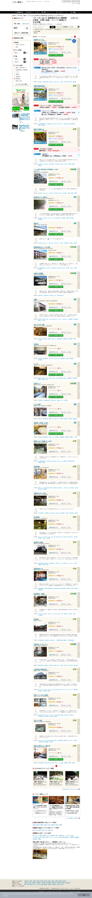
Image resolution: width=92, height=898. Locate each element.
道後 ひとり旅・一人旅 (47, 319)
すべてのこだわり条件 (21, 84)
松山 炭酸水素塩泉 (41, 123)
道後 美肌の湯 (45, 418)
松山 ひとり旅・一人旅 (48, 536)
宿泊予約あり (58, 29)
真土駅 (47, 564)
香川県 (56, 824)
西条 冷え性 (56, 665)
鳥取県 (37, 824)
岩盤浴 (17, 74)
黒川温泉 (58, 882)
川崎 (28, 884)
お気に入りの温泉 (66, 1)
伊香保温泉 (48, 882)
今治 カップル (50, 217)
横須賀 (31, 884)
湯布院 (62, 882)
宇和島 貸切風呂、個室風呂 (61, 640)
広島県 (34, 824)
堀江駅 (62, 242)
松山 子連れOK (52, 163)
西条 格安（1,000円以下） (58, 487)
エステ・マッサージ (53, 837)
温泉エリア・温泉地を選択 (21, 32)
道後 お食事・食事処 (47, 338)
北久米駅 (65, 81)
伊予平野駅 (44, 690)
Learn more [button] (5, 895)
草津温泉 (26, 882)
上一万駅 (43, 320)
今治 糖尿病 (46, 512)
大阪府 (49, 881)
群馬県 (41, 881)
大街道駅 (61, 418)
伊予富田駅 (63, 217)
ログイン (74, 3)
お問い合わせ (77, 888)
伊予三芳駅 (72, 487)
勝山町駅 (65, 418)
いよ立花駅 (48, 538)
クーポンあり (49, 29)
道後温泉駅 (70, 319)
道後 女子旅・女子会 (63, 378)
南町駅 (39, 320)
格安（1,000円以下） (60, 835)
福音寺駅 (74, 81)
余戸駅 (65, 163)
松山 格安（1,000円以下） (68, 536)
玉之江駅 (40, 489)
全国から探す (25, 23)
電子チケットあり (39, 29)
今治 (46, 830)
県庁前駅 (70, 418)
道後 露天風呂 (59, 338)
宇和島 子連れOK (60, 295)
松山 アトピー (45, 242)
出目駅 (43, 564)
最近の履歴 (76, 1)
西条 (43, 830)
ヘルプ (71, 888)
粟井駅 (75, 193)
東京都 (45, 881)
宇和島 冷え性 (46, 295)
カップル (68, 835)
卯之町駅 (65, 400)
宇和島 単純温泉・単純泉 (43, 563)
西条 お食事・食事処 (48, 487)
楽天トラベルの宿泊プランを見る (55, 55)
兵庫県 (38, 881)
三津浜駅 (51, 716)
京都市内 (54, 884)
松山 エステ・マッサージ (49, 714)
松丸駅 (75, 563)
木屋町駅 (75, 242)
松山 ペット (57, 762)
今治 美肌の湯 (45, 358)
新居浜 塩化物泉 (56, 588)
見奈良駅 (65, 123)
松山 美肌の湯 (45, 81)
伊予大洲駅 (75, 689)
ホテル (48, 835)
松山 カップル (57, 81)
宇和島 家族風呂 (71, 640)
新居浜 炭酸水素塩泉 (48, 588)
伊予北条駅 (64, 193)
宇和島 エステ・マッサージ (68, 563)
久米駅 (62, 81)
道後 (34, 830)
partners (29, 893)
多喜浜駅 (76, 588)
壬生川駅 (76, 487)
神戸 (63, 884)
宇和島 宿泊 (40, 295)
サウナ (36, 835)
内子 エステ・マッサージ (68, 689)
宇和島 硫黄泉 (40, 640)
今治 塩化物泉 (40, 512)
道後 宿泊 (40, 319)
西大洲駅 (40, 690)
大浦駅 (68, 193)
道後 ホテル (65, 319)
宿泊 (34, 835)
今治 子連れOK (57, 217)
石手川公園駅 (45, 741)
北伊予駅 (67, 267)
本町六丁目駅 (45, 716)
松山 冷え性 (51, 81)
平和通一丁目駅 (45, 379)
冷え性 (72, 835)
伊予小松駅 (75, 665)
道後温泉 (54, 882)
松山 (36, 830)
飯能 (42, 884)
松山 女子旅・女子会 (59, 163)
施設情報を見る (54, 52)
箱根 (30, 882)
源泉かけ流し (19, 81)
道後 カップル (45, 378)
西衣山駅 (40, 165)
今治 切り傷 (52, 512)
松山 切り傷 (40, 163)
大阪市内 (49, 884)
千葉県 (34, 881)
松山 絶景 (51, 193)
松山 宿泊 (40, 81)
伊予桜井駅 (72, 217)
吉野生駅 (40, 564)
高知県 (60, 824)
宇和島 (48, 830)
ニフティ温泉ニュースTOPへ (72, 818)
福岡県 (64, 881)
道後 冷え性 (51, 418)
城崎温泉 (39, 882)
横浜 (25, 884)
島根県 (41, 824)
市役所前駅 (75, 418)
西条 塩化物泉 (40, 665)
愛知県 (60, 881)
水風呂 (39, 838)
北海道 (52, 881)
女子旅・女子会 (45, 837)
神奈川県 (26, 881)
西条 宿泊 (46, 665)
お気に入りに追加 (67, 52)
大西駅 (67, 217)
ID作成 (78, 3)
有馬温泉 (34, 882)
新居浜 (39, 830)
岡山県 (45, 824)
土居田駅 (69, 163)
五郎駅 (49, 690)
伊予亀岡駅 (40, 219)
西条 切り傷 (51, 665)
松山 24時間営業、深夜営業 (62, 740)
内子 (52, 830)
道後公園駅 (75, 319)
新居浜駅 (68, 588)
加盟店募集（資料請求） (44, 888)
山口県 (49, 824)
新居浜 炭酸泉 (40, 588)
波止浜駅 (76, 512)
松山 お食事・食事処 (59, 714)
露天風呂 (53, 835)
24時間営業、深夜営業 (21, 69)
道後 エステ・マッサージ (57, 319)
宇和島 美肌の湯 (46, 400)
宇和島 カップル (53, 295)
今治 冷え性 (45, 217)
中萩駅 (72, 588)
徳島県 (52, 824)
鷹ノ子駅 (70, 81)
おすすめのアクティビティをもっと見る (70, 789)
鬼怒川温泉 (67, 882)
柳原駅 (72, 193)
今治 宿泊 (40, 217)
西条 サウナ (66, 487)
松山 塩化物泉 (48, 123)
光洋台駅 (71, 242)
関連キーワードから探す (18, 886)
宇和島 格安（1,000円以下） (49, 640)
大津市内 (59, 884)
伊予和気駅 (66, 242)
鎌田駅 (73, 163)
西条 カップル (40, 487)
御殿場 (45, 884)
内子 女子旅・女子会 (58, 689)
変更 (27, 28)
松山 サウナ (70, 740)
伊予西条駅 (40, 589)
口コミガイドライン (64, 888)
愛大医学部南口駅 (71, 123)
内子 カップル (40, 689)
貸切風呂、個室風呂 (74, 837)
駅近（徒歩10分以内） (64, 837)
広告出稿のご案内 (55, 888)
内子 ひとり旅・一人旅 (48, 689)
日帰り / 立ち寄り (20, 44)
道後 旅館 (57, 437)
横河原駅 (43, 125)
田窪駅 (39, 125)
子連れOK (35, 838)
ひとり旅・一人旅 (37, 837)
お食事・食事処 (42, 835)
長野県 (56, 881)
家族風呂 (18, 78)
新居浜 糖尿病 (63, 588)
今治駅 (67, 512)
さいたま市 (37, 884)
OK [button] (84, 894)
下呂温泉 (43, 882)
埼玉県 (30, 881)
